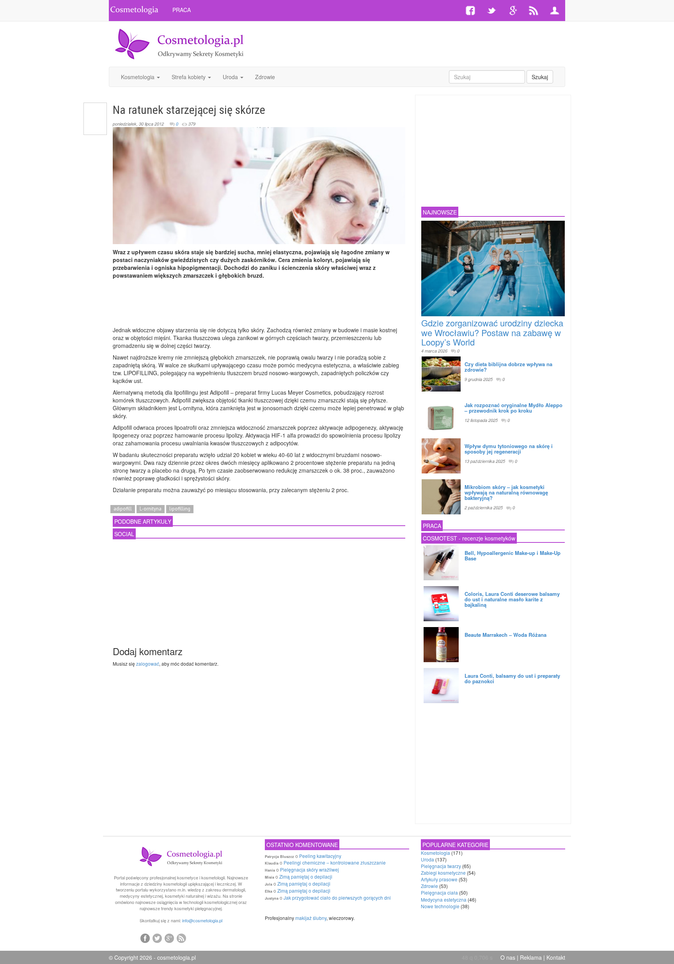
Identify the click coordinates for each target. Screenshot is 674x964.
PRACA (181, 10)
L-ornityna (150, 508)
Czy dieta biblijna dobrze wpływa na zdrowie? (508, 366)
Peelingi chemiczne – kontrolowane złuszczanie (335, 862)
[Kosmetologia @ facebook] (145, 938)
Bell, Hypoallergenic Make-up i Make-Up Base (512, 555)
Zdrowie (265, 77)
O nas (507, 957)
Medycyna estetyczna (443, 899)
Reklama (531, 957)
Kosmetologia (138, 77)
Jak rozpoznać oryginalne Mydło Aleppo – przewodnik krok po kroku (513, 407)
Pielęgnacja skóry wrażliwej (309, 869)
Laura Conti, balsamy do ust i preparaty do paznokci (512, 678)
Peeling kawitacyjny (320, 855)
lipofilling (179, 508)
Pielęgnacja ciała (439, 892)
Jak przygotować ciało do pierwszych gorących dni (337, 897)
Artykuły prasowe (439, 879)
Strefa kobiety (189, 77)
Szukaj (540, 77)
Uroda (231, 77)
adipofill (123, 508)
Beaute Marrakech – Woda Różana (505, 634)
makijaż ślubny (310, 917)
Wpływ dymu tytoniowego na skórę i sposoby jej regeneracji (509, 448)
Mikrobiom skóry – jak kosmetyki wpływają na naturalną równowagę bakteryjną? (506, 492)
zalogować (147, 663)
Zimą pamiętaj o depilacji (305, 876)
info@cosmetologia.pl (202, 920)
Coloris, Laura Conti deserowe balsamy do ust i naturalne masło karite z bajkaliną (512, 599)
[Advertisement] (414, 42)
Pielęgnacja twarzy (441, 866)
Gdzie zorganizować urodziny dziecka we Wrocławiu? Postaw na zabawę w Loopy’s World (492, 332)
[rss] (181, 938)
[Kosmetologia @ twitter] (157, 938)
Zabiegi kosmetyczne (443, 872)
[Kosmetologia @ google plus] (169, 938)
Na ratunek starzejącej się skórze (189, 110)
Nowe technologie (440, 906)
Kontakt (555, 957)
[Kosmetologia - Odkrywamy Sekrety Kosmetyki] (179, 43)
